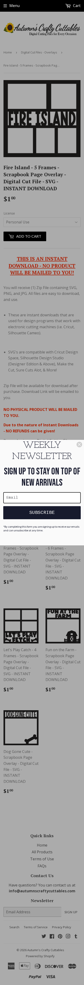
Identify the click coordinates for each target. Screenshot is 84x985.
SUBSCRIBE (42, 512)
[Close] (79, 444)
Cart (76, 5)
